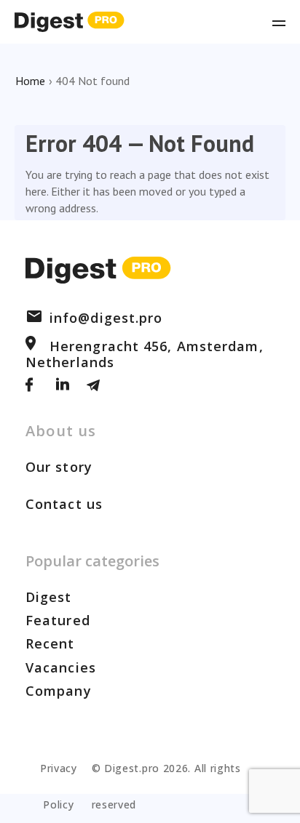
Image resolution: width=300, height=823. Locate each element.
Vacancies (60, 667)
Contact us (64, 504)
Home (30, 80)
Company (58, 690)
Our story (58, 466)
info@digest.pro (106, 317)
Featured (57, 620)
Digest (48, 597)
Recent (50, 643)
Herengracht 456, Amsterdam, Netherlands (144, 354)
